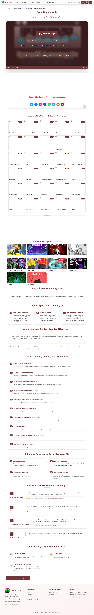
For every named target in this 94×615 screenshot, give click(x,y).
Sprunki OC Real (36, 2)
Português (73, 594)
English (72, 592)
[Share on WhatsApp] (49, 104)
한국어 (72, 597)
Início (16, 2)
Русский (79, 594)
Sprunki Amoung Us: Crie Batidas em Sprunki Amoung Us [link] (33, 8)
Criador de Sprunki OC (50, 2)
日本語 (78, 592)
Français (79, 597)
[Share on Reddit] (58, 104)
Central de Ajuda (53, 592)
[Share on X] (31, 104)
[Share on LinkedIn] (44, 104)
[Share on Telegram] (53, 104)
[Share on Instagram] (40, 104)
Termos (50, 597)
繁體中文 (85, 594)
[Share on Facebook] (36, 104)
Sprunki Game (15, 8)
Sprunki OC (25, 2)
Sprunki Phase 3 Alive (16, 347)
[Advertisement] (47, 82)
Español (85, 592)
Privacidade (52, 594)
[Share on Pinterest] (62, 104)
